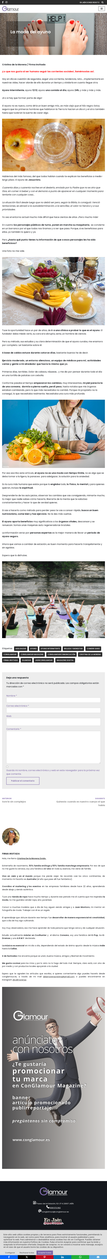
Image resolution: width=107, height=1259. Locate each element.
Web (8, 716)
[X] (27, 1257)
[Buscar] (102, 2)
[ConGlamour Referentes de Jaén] (10, 8)
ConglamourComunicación (61, 654)
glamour (26, 660)
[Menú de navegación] (101, 8)
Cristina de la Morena (90, 654)
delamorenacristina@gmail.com (59, 976)
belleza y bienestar (73, 648)
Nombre (11, 695)
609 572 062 (55, 1207)
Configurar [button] (10, 1252)
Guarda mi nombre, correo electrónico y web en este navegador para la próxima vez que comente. (53, 772)
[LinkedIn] (62, 1257)
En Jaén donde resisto (89, 2)
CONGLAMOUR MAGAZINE (32, 654)
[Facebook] (9, 1257)
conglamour (9, 654)
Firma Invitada (10, 660)
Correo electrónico (17, 705)
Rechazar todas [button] (27, 1252)
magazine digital (65, 660)
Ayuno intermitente (50, 648)
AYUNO (33, 648)
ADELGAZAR (20, 648)
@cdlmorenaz (19, 979)
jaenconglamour (44, 660)
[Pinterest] (45, 1257)
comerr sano (93, 648)
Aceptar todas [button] (44, 1252)
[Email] (98, 1257)
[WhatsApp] (80, 1257)
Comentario (13, 729)
